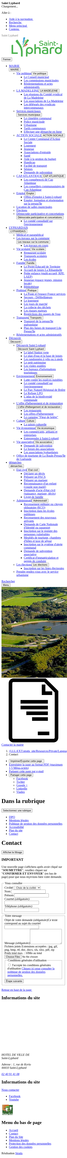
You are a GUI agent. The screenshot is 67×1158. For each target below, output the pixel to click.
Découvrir (15, 338)
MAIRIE (14, 65)
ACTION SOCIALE (29, 135)
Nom (7, 891)
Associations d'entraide (37, 152)
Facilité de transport (35, 165)
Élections (21, 210)
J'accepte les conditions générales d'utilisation (31, 970)
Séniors (28, 169)
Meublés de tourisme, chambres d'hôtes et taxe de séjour (42, 539)
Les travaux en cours (36, 245)
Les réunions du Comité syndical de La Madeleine (43, 96)
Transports (22, 317)
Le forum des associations (39, 449)
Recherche (15, 22)
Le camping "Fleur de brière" (41, 417)
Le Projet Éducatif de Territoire (42, 266)
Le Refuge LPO (33, 393)
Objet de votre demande (31, 921)
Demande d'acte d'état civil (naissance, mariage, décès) (40, 492)
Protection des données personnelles (30, 1143)
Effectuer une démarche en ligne (43, 131)
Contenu (14, 29)
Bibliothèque (31, 286)
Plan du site (16, 830)
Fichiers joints (31, 950)
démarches (15, 462)
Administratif (24, 500)
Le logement (31, 300)
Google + (22, 785)
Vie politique (23, 73)
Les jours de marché (35, 304)
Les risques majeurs (35, 310)
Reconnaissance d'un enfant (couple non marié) (40, 485)
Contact (13, 833)
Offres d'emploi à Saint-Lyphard (43, 197)
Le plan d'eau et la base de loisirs (43, 355)
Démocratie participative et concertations (40, 213)
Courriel (16, 899)
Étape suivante (14, 981)
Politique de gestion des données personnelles (35, 823)
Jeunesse (29, 149)
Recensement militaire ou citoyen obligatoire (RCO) (43, 506)
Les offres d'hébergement (38, 413)
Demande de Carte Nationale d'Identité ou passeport (41, 526)
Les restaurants (32, 410)
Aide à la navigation (21, 19)
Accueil (13, 1130)
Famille (20, 262)
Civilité (9, 887)
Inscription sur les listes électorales (44, 568)
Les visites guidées (35, 365)
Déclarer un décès (34, 473)
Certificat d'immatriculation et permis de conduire (41, 559)
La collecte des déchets (37, 307)
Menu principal (18, 25)
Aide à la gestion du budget (40, 159)
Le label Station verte (36, 352)
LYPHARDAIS (18, 227)
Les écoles (30, 259)
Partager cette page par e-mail (26, 771)
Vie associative (25, 441)
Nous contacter (10, 1089)
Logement (30, 145)
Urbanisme (30, 125)
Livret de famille (33, 497)
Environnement (25, 376)
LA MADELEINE (27, 90)
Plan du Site (16, 1136)
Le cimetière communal (37, 118)
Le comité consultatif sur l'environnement (38, 222)
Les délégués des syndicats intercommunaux (39, 106)
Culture (20, 420)
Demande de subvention (38, 172)
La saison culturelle (35, 424)
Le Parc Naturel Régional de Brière (44, 389)
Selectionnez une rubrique (17, 810)
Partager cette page (21, 775)
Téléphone (18, 906)
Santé (27, 155)
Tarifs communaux (35, 128)
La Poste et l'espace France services (45, 294)
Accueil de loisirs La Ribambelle (43, 270)
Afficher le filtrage (12, 852)
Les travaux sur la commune (33, 238)
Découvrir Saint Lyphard (31, 345)
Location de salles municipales (34, 207)
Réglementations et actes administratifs (38, 85)
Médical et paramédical (30, 234)
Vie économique (26, 428)
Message (17, 943)
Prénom (9, 895)
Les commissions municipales (41, 80)
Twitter (20, 781)
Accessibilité (16, 827)
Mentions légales (19, 820)
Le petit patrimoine (35, 362)
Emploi (20, 193)
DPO (12, 817)
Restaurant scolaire (35, 252)
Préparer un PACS (35, 476)
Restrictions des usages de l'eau (42, 314)
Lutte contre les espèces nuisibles (43, 379)
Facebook (22, 778)
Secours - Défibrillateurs (38, 297)
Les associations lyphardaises (41, 452)
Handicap (29, 162)
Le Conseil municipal (36, 77)
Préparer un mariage (35, 480)
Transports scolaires (35, 256)
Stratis (19, 1153)
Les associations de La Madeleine (43, 101)
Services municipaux (28, 111)
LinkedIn (21, 788)
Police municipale (34, 121)
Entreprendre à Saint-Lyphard (41, 438)
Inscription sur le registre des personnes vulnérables (40, 532)
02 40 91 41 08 (10, 1074)
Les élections (24, 564)
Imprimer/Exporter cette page (26, 761)
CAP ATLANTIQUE (29, 176)
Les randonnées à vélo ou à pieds (43, 359)
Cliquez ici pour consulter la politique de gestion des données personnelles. (31, 972)
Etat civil (21, 469)
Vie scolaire (23, 249)
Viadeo (20, 791)
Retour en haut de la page (16, 989)
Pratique (21, 290)
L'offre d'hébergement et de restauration (39, 403)
